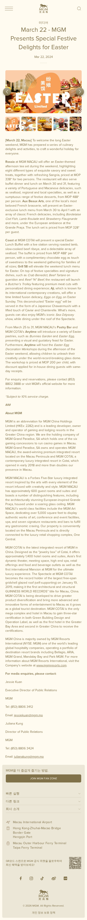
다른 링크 (13, 801)
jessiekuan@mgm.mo (28, 715)
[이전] (7, 91)
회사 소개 (13, 809)
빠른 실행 (13, 793)
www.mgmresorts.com (51, 665)
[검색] (79, 8)
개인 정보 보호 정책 (43, 912)
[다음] (80, 91)
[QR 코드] (75, 863)
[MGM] (43, 8)
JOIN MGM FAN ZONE (43, 778)
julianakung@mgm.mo (29, 756)
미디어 (43, 22)
